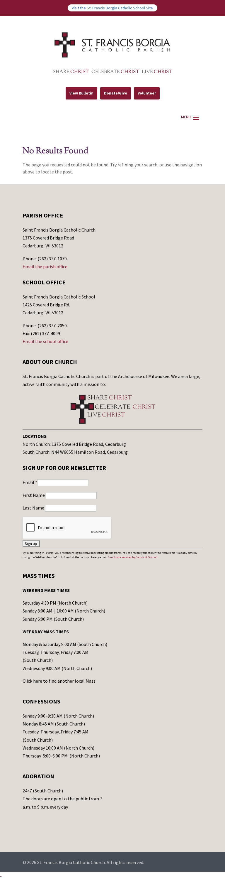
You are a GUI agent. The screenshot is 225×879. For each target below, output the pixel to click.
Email (30, 482)
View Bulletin (81, 93)
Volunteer (147, 93)
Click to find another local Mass (59, 681)
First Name (34, 495)
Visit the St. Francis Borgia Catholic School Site (112, 8)
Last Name (34, 508)
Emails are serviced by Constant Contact (133, 557)
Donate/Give (115, 93)
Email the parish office (45, 266)
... (1, 875)
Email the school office (45, 341)
